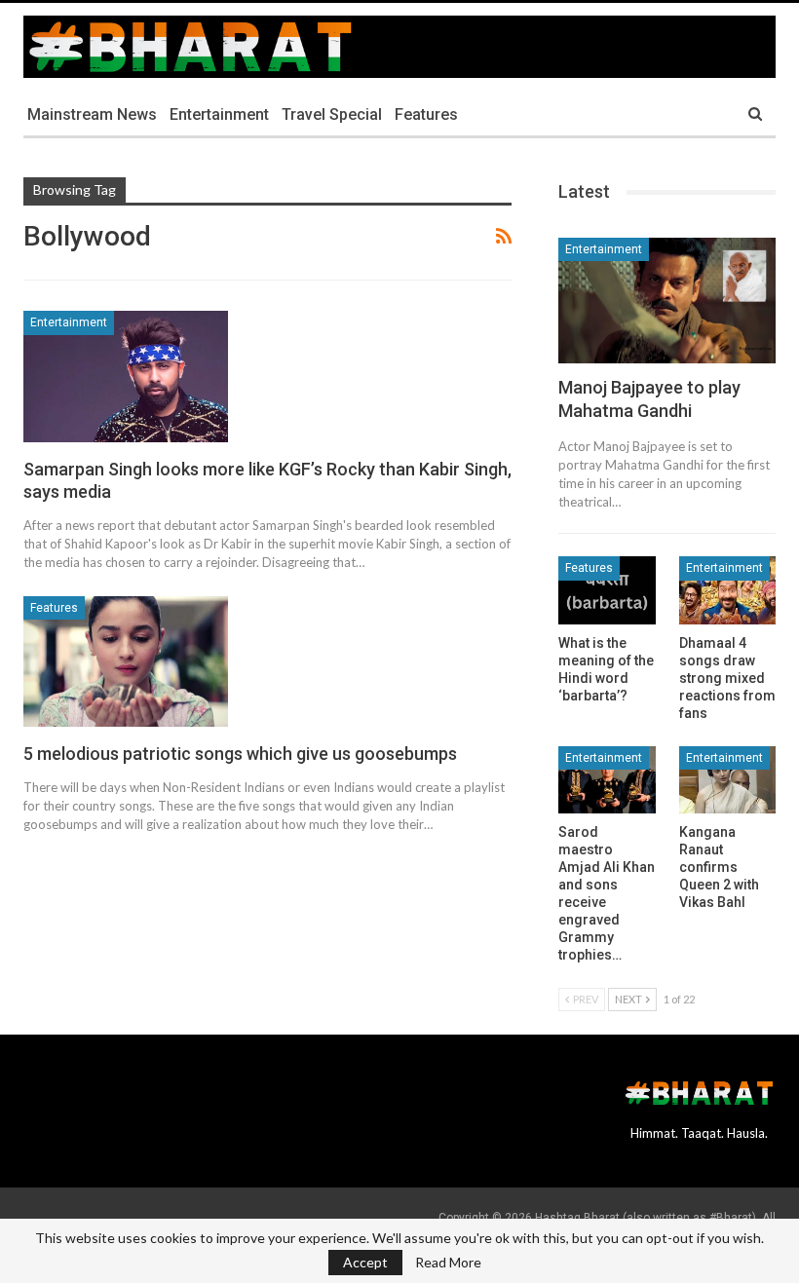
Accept (365, 1262)
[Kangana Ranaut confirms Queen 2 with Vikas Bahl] (728, 780)
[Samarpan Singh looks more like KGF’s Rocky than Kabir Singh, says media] (125, 376)
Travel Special (332, 114)
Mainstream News (92, 114)
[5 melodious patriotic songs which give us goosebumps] (125, 661)
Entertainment (219, 114)
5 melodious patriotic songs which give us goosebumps (240, 753)
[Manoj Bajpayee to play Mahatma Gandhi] (667, 300)
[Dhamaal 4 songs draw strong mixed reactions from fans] (728, 590)
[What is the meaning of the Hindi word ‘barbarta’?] (607, 590)
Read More (448, 1262)
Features (426, 114)
